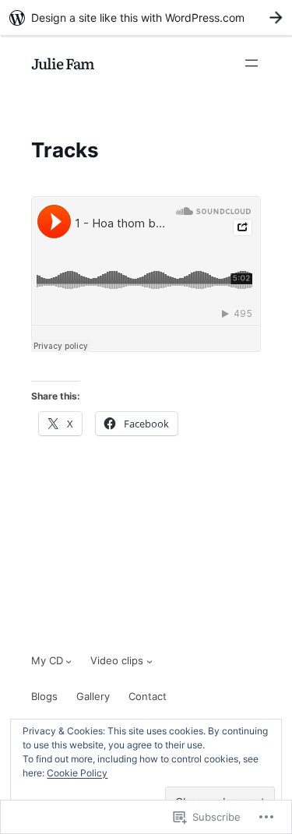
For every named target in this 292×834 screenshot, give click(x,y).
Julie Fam (62, 63)
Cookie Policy (77, 773)
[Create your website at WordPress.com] (146, 17)
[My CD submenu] (68, 661)
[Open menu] (251, 63)
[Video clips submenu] (149, 661)
